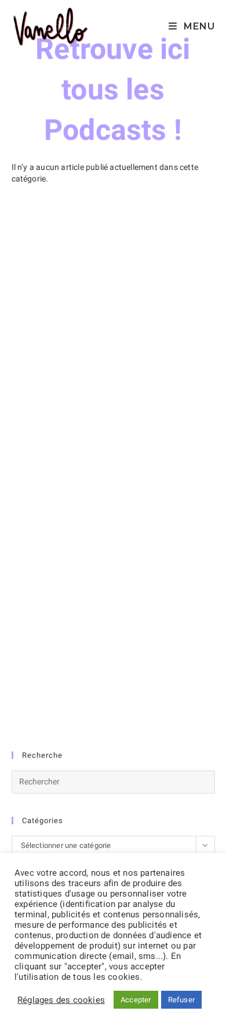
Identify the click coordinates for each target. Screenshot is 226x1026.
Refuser (181, 999)
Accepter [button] (136, 999)
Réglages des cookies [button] (61, 1000)
